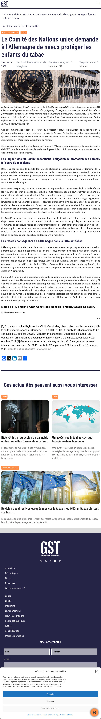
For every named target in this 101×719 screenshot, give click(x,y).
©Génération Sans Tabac (13, 312)
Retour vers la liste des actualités (21, 26)
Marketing (10, 605)
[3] (22, 271)
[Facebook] (41, 561)
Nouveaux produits (14, 615)
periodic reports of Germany (25, 330)
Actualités (14, 14)
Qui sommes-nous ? (15, 588)
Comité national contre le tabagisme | (30, 349)
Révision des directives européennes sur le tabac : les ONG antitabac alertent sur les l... (50, 510)
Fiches (8, 578)
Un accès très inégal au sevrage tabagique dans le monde (72, 439)
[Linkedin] (55, 561)
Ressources (11, 583)
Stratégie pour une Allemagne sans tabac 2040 (24, 280)
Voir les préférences (50, 708)
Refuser (50, 701)
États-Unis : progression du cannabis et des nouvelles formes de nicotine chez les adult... (24, 439)
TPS (4, 14)
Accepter (50, 694)
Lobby (8, 600)
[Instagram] (50, 561)
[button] (97, 671)
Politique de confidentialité (62, 715)
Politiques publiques (10, 32)
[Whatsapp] (60, 561)
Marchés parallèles (14, 635)
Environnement (13, 610)
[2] (62, 235)
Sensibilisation (12, 630)
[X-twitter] (46, 561)
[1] (2, 326)
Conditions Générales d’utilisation (40, 715)
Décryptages (11, 573)
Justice (8, 625)
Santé (23, 32)
